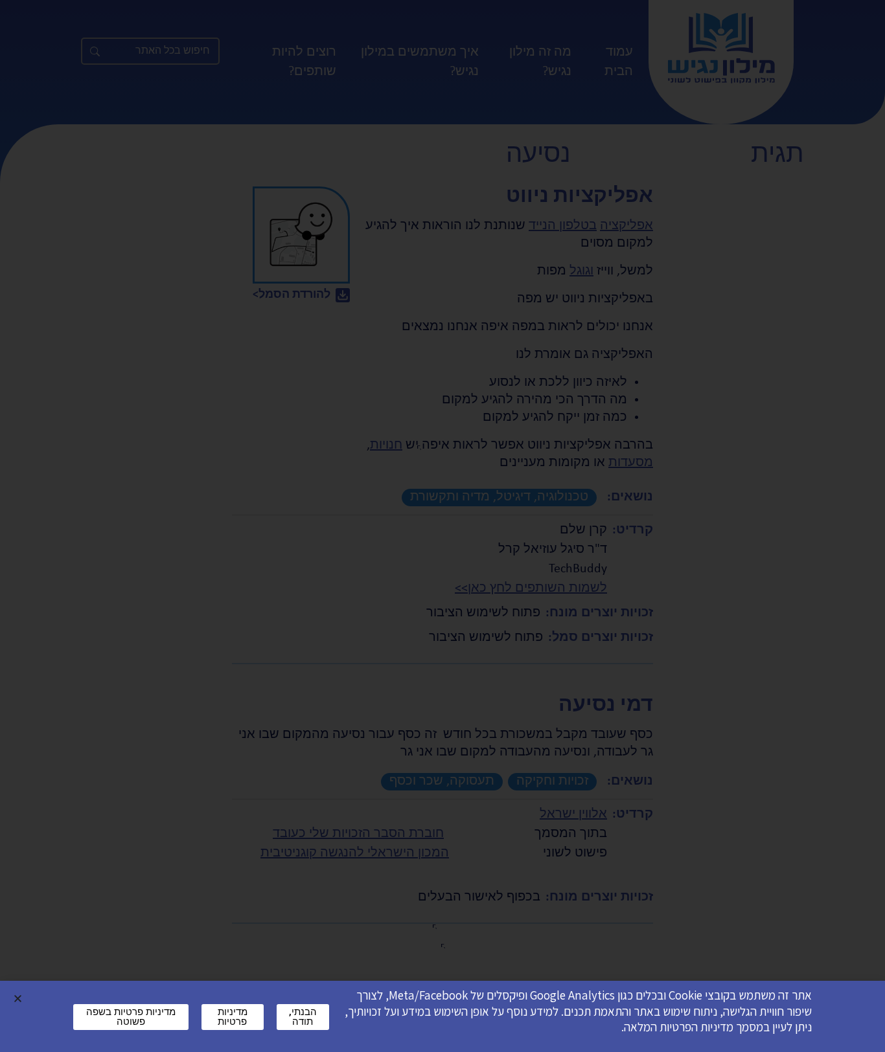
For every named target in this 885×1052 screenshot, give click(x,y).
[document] (442, 526)
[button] (18, 998)
